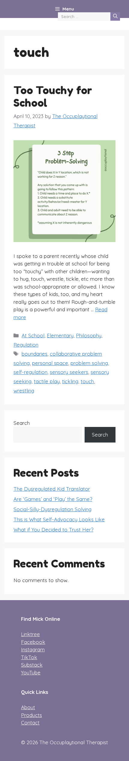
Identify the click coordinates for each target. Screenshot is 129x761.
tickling (70, 381)
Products (31, 715)
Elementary (60, 335)
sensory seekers (69, 372)
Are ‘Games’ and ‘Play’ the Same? (53, 499)
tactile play (47, 381)
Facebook (33, 642)
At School (33, 335)
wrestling (24, 390)
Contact (30, 722)
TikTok (29, 657)
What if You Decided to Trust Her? (53, 529)
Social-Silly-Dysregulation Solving (53, 509)
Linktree (30, 634)
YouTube (30, 672)
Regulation (26, 345)
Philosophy (88, 335)
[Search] (115, 16)
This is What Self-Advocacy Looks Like (59, 519)
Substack (32, 665)
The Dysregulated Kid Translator (52, 489)
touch (87, 381)
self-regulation (30, 372)
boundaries (34, 354)
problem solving (89, 363)
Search (22, 423)
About (28, 707)
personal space (50, 363)
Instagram (33, 649)
